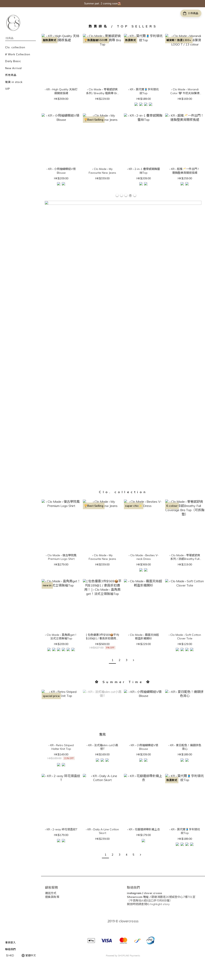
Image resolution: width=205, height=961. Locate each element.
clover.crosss (153, 893)
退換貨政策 (52, 897)
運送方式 (50, 893)
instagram (134, 893)
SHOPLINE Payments (129, 955)
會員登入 (10, 942)
